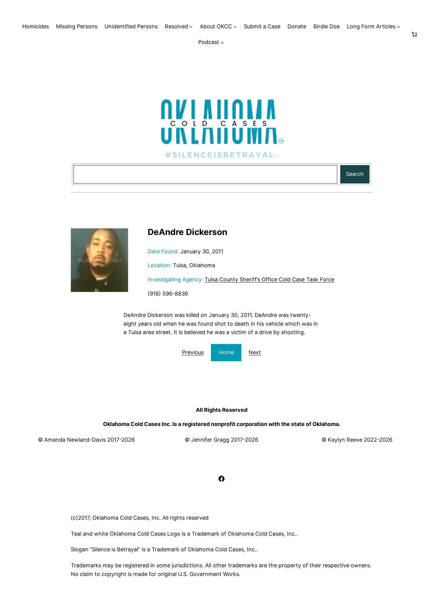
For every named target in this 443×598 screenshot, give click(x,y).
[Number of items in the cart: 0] (414, 34)
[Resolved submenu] (191, 26)
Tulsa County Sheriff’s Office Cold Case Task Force (269, 279)
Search (355, 174)
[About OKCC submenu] (235, 26)
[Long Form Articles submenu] (398, 26)
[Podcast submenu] (222, 42)
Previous (193, 352)
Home (226, 352)
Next (255, 352)
